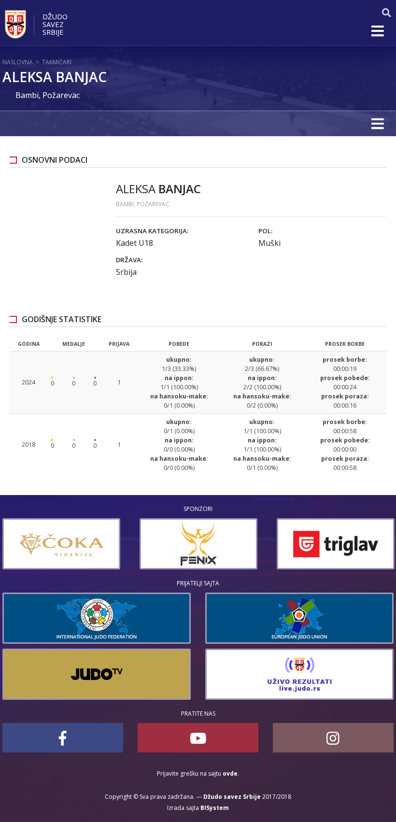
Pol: (265, 231)
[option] (61, 543)
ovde (230, 773)
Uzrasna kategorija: (152, 231)
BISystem (214, 808)
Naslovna (17, 62)
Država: (129, 259)
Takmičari (56, 62)
